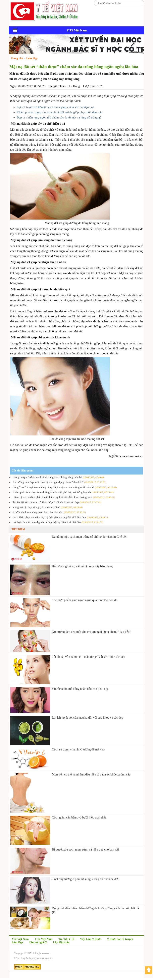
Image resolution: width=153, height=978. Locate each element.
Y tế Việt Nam (20, 939)
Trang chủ (17, 58)
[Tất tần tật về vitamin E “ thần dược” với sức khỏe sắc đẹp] (30, 683)
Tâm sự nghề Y (38, 942)
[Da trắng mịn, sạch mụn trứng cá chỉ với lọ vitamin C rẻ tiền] (30, 560)
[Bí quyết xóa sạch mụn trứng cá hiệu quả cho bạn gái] (30, 873)
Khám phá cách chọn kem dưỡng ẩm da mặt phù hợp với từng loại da (63, 492)
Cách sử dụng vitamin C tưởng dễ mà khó (78, 749)
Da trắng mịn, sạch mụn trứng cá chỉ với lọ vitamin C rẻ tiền (89, 536)
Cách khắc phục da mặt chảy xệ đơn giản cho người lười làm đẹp (61, 517)
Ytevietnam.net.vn (131, 456)
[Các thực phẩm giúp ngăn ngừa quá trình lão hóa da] (30, 626)
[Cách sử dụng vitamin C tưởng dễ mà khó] (30, 768)
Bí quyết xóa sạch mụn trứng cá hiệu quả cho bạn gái (85, 849)
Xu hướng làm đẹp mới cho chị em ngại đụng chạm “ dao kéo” (59, 482)
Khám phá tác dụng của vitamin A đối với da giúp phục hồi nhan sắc (59, 112)
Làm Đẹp (17, 942)
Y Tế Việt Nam (43, 939)
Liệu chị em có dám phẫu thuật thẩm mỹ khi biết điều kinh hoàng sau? (64, 497)
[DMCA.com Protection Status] (27, 968)
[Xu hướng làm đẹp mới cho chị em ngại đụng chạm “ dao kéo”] (30, 651)
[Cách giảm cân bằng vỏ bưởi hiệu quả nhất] (30, 843)
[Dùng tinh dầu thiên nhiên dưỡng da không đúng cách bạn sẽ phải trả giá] (30, 928)
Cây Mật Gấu (61, 942)
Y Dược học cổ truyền (120, 939)
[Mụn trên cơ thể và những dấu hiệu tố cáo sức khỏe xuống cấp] (30, 811)
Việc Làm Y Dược (90, 939)
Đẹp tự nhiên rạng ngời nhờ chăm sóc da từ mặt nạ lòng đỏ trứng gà (59, 117)
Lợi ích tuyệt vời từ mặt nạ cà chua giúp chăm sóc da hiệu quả (55, 107)
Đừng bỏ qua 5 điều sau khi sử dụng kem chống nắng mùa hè (59, 477)
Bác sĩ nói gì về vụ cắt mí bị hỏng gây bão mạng (82, 566)
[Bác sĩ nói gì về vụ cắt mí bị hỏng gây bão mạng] (30, 594)
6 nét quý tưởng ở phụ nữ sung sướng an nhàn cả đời (85, 879)
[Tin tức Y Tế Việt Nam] (44, 21)
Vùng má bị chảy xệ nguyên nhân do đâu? (48, 507)
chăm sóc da (63, 273)
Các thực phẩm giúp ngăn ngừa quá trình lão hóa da (84, 600)
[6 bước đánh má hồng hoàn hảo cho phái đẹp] (30, 711)
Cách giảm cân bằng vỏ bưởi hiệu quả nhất (79, 817)
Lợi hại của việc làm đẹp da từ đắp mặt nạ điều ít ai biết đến (58, 522)
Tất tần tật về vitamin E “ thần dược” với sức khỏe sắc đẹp (57, 502)
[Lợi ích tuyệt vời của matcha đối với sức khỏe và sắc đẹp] (30, 743)
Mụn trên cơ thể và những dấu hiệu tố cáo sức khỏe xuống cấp (91, 774)
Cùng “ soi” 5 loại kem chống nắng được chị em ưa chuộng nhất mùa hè (65, 487)
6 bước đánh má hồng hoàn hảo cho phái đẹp (49, 512)
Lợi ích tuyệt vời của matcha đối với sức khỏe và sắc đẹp (87, 717)
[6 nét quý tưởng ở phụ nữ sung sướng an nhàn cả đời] (30, 902)
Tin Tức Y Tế (66, 939)
